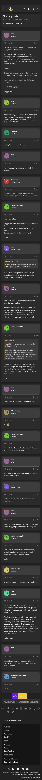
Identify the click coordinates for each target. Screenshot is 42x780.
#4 (37, 164)
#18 (37, 601)
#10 (37, 397)
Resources (8, 734)
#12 (37, 443)
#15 (37, 520)
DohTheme (36, 777)
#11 (37, 420)
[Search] (38, 9)
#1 (37, 43)
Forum (6, 731)
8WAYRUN (37, 774)
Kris (6, 19)
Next (21, 696)
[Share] (34, 43)
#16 (37, 545)
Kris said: (8, 341)
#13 (37, 469)
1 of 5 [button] (15, 696)
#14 (37, 494)
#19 (37, 657)
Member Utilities (17, 774)
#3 (37, 140)
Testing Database (11, 762)
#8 (37, 296)
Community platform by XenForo (21, 772)
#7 (37, 256)
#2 (37, 110)
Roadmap (8, 748)
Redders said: (10, 261)
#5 (37, 189)
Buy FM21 (7, 737)
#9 (37, 336)
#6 (37, 215)
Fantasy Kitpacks (10, 759)
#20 (37, 685)
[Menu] (4, 9)
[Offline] (4, 33)
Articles (7, 745)
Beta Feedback (9, 751)
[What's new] (33, 9)
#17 (37, 578)
